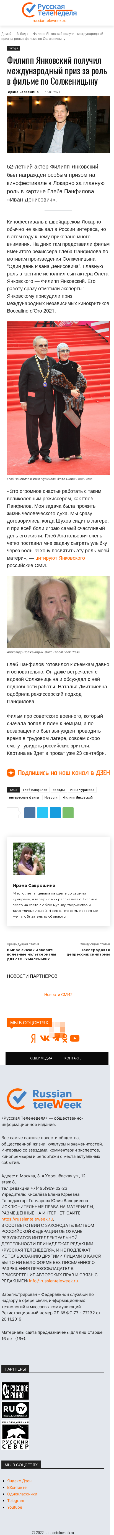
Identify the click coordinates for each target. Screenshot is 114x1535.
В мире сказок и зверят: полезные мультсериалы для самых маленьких (31, 954)
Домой (6, 33)
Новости (51, 797)
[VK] (29, 812)
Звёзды (22, 33)
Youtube (14, 1507)
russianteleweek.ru (49, 20)
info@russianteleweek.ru (53, 1280)
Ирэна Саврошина (23, 92)
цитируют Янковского (60, 557)
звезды (59, 790)
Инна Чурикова (82, 790)
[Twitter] (42, 812)
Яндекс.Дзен (19, 1480)
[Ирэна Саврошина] (29, 859)
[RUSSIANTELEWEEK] (49, 10)
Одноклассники (22, 1494)
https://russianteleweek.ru (27, 1219)
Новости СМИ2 (58, 994)
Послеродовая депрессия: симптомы (88, 952)
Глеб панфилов (35, 790)
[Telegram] (55, 812)
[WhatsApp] (68, 812)
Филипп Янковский (78, 797)
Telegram (15, 1500)
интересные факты (24, 797)
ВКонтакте (17, 1487)
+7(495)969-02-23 (49, 1188)
